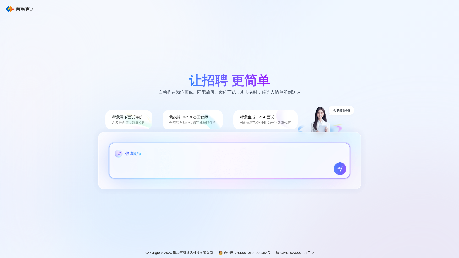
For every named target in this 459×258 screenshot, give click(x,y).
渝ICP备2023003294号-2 (295, 253)
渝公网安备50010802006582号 (247, 253)
